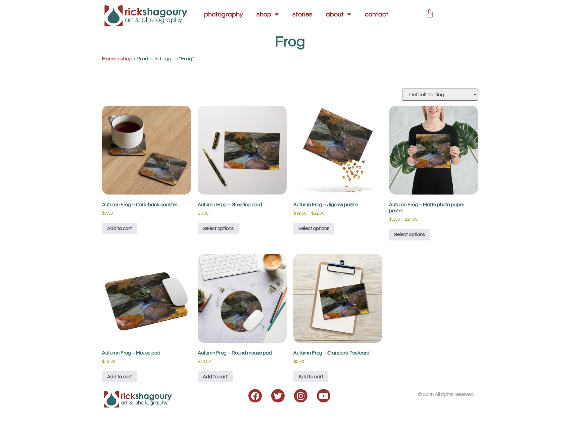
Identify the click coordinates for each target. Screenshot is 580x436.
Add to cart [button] (119, 228)
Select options (218, 228)
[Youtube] (323, 395)
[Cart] (429, 12)
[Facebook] (255, 395)
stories (302, 14)
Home (109, 58)
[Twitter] (278, 395)
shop (263, 14)
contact (376, 14)
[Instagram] (300, 395)
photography (223, 14)
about (335, 14)
